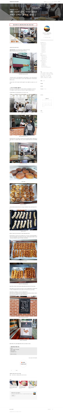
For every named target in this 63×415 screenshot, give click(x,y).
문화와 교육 (43, 45)
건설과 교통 (43, 49)
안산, (46, 75)
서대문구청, (44, 72)
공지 (41, 53)
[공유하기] (12, 370)
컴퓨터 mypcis (50, 399)
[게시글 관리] (13, 370)
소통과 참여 (43, 52)
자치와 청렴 (43, 50)
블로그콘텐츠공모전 (44, 66)
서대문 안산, (47, 72)
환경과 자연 (43, 46)
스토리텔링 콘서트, (46, 77)
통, (48, 76)
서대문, (50, 76)
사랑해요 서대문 (43, 43)
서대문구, (41, 72)
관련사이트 (49, 409)
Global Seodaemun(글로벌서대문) (46, 67)
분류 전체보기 (43, 42)
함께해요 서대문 (43, 55)
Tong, (41, 75)
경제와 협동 (43, 47)
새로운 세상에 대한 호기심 (50, 407)
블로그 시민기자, (46, 76)
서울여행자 (49, 401)
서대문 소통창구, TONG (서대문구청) (50, 396)
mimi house (49, 405)
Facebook (41, 88)
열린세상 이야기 (44, 56)
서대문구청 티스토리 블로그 (14, 1)
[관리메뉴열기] (61, 1)
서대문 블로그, (50, 77)
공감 (48, 398)
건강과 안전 (43, 51)
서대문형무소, (42, 76)
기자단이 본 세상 (44, 57)
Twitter (45, 88)
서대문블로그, (51, 72)
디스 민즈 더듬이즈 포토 (50, 403)
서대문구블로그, (49, 75)
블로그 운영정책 (11, 409)
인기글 (44, 80)
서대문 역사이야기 (44, 59)
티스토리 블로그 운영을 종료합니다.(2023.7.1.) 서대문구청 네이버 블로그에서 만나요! (22, 393)
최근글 (41, 80)
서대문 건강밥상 (43, 58)
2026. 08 (47, 98)
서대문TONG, (43, 75)
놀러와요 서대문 (43, 60)
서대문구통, (41, 77)
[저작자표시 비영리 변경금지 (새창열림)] (19, 370)
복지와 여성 (43, 48)
